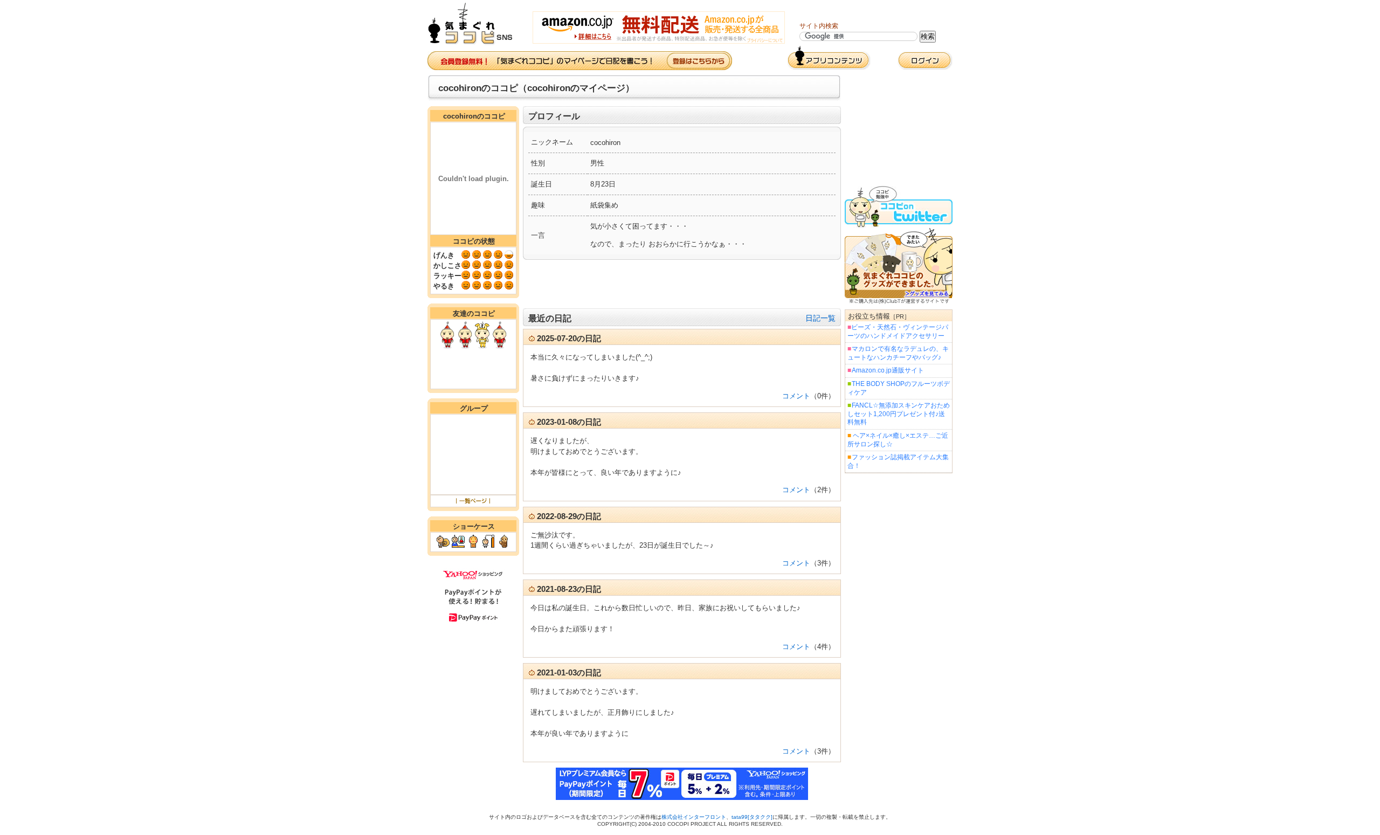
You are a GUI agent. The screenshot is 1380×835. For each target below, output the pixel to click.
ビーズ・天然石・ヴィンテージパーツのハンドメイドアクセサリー (897, 331)
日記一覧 (820, 318)
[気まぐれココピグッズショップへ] (899, 302)
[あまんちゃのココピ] (482, 346)
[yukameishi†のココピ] (465, 346)
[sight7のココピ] (499, 346)
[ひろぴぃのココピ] (447, 346)
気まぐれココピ (474, 24)
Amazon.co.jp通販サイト (888, 370)
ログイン (925, 60)
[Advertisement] (682, 284)
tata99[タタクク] (752, 817)
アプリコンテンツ (829, 58)
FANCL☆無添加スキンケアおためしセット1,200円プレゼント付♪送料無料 (898, 414)
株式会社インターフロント (693, 817)
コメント (796, 396)
